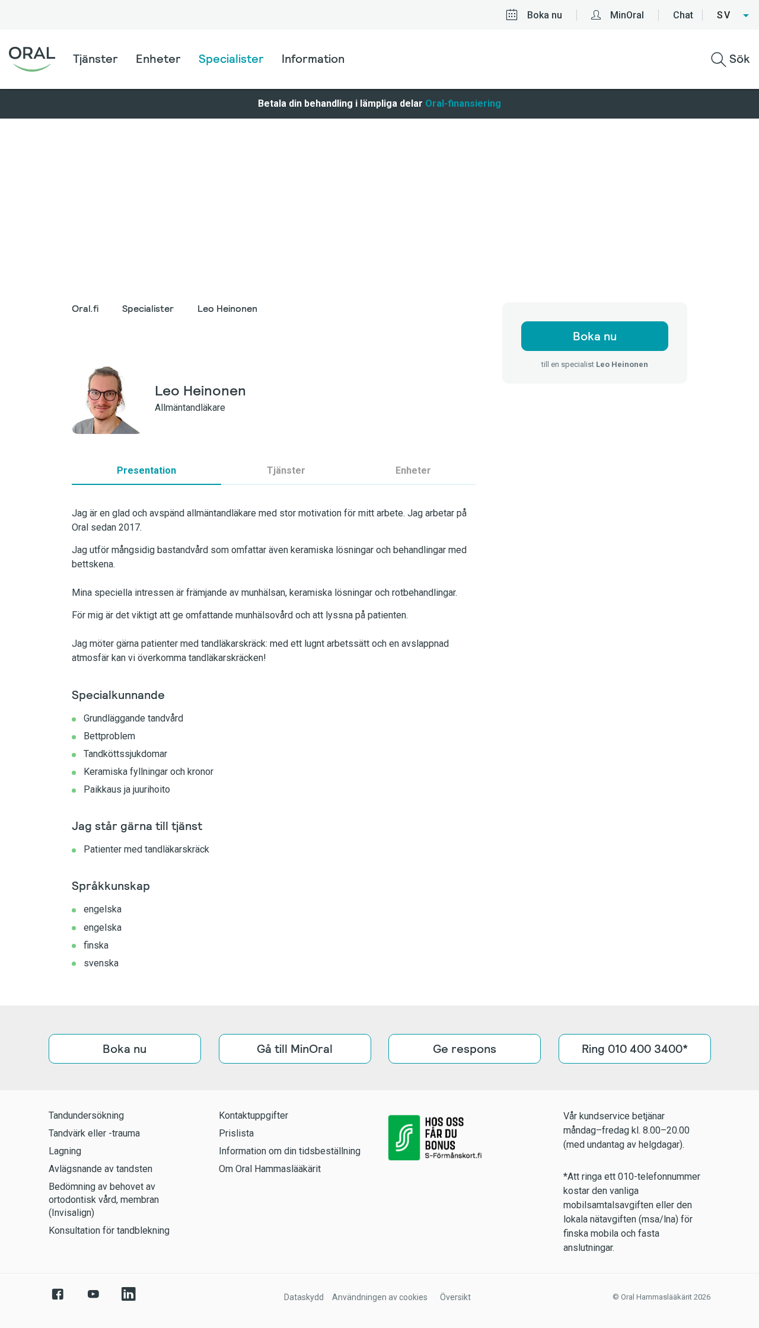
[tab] (146, 470)
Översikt (455, 1297)
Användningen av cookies (380, 1297)
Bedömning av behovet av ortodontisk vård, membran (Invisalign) (104, 1199)
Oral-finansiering (463, 103)
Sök (738, 58)
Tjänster (95, 58)
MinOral (627, 15)
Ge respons (464, 1048)
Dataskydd (304, 1297)
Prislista (236, 1133)
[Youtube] (93, 1300)
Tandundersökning (86, 1115)
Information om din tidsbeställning (290, 1151)
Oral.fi (85, 308)
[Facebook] (57, 1300)
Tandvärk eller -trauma (94, 1133)
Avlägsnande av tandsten (100, 1168)
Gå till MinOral (295, 1048)
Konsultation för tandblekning (109, 1230)
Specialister (231, 58)
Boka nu (544, 15)
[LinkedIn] (129, 1300)
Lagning (65, 1151)
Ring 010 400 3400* (634, 1048)
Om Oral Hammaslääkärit (270, 1168)
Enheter (158, 58)
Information (313, 58)
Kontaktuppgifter (253, 1115)
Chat (683, 15)
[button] (733, 15)
